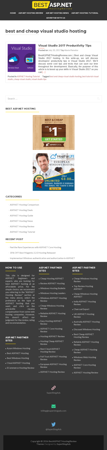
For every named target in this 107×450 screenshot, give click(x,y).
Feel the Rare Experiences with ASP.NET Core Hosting (35, 247)
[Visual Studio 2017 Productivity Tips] (22, 57)
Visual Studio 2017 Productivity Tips (64, 45)
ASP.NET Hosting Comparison (24, 204)
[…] (43, 72)
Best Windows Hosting (18, 358)
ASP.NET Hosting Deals (21, 210)
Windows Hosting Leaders (52, 293)
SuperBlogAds (53, 392)
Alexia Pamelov (71, 50)
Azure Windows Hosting (18, 348)
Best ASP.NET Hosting (18, 353)
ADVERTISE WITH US (55, 18)
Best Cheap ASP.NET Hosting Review (84, 335)
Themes (40, 444)
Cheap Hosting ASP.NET (52, 278)
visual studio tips (39, 79)
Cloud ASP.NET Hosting (18, 363)
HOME (13, 13)
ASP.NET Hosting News (57, 13)
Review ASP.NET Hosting (52, 283)
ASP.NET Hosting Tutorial (84, 13)
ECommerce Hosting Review (20, 367)
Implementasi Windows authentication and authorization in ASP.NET (42, 258)
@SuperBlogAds (53, 429)
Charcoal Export (81, 309)
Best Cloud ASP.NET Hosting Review (50, 350)
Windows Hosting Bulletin (52, 288)
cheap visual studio (22, 79)
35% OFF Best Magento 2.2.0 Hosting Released (32, 252)
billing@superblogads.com (53, 410)
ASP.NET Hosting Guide (21, 215)
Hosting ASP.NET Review (52, 336)
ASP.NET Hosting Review (31, 13)
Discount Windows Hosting (87, 329)
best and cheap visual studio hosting (65, 76)
